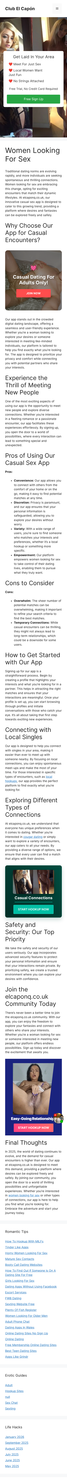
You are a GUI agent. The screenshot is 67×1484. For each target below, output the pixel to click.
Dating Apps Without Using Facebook (31, 1286)
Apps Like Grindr (16, 1356)
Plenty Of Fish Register (21, 1310)
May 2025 (12, 1466)
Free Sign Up (33, 99)
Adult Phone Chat (17, 1321)
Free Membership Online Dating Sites (31, 1345)
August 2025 (14, 1448)
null (7, 1397)
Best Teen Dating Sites (21, 1351)
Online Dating (14, 1339)
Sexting (10, 1408)
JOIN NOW (33, 293)
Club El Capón (20, 8)
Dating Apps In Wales (19, 1327)
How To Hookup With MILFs (24, 1241)
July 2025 (12, 1454)
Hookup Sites (14, 1391)
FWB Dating (13, 1298)
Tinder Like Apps (17, 1247)
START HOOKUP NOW (33, 909)
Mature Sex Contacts (19, 1259)
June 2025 (12, 1460)
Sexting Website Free (20, 1304)
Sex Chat (11, 1402)
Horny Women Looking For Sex (26, 1253)
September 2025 (16, 1442)
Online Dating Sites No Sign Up (26, 1333)
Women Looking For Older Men (26, 1316)
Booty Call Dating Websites (23, 1265)
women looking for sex (24, 1195)
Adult (9, 1385)
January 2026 (14, 1437)
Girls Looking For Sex (19, 1280)
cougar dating (32, 837)
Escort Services (15, 1292)
